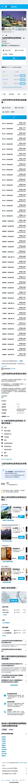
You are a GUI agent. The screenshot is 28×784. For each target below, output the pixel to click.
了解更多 (21, 361)
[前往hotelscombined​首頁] (11, 6)
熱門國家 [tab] (4, 729)
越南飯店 (4, 751)
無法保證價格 (24, 762)
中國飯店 (4, 741)
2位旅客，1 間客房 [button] (8, 54)
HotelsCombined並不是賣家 (9, 768)
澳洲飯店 (4, 737)
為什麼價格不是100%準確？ (9, 773)
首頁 (3, 780)
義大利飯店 (4, 753)
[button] (2, 6)
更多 (2, 397)
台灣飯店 (4, 739)
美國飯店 (4, 747)
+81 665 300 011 (6, 43)
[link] (8, 520)
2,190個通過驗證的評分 (13, 45)
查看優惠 (20, 516)
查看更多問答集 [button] (14, 685)
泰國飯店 (4, 755)
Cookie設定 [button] (4, 366)
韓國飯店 (4, 745)
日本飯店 (4, 743)
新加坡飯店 (4, 749)
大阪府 (13, 780)
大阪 (20, 780)
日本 (6, 780)
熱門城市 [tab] (11, 729)
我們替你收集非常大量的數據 (10, 771)
